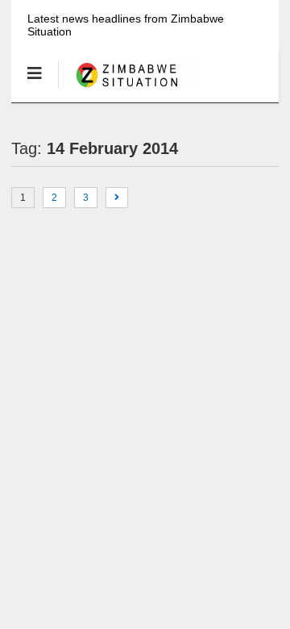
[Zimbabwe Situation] (126, 89)
